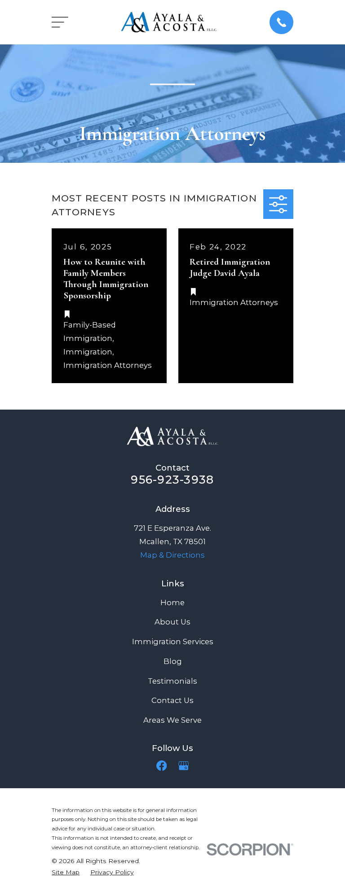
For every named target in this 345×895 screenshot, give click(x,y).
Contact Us (172, 700)
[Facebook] (161, 765)
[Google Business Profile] (183, 765)
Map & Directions (172, 554)
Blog (173, 661)
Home (172, 602)
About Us (172, 621)
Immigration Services (172, 641)
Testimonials (172, 681)
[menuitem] (66, 872)
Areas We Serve (172, 720)
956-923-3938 (172, 479)
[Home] (169, 22)
